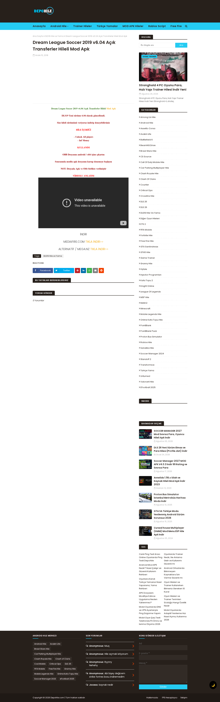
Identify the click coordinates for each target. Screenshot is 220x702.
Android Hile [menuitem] (58, 26)
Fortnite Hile (146, 235)
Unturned (145, 376)
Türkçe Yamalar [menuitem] (107, 26)
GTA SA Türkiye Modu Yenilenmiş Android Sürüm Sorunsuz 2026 (169, 514)
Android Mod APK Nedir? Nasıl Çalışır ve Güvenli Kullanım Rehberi (150, 569)
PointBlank (145, 325)
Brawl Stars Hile (148, 150)
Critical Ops (146, 190)
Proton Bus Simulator (151, 336)
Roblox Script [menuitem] (157, 26)
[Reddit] (101, 270)
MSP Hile (144, 297)
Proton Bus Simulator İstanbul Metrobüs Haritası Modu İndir (170, 498)
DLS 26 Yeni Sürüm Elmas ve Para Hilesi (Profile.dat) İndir (170, 449)
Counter (144, 184)
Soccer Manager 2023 (45, 678)
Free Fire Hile (147, 241)
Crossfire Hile (147, 195)
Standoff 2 (145, 359)
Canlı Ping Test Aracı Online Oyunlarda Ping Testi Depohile (150, 557)
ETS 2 (143, 224)
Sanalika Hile (147, 347)
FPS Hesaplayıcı (169, 697)
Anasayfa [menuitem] (39, 26)
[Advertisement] (83, 79)
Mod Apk (111, 108)
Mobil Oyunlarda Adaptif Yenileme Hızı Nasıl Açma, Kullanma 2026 (175, 615)
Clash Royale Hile (149, 173)
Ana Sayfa (38, 36)
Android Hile (146, 122)
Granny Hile (146, 263)
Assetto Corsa (147, 128)
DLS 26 (143, 207)
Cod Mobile (39, 663)
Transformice (147, 364)
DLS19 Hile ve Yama (54, 36)
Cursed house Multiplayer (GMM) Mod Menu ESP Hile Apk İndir (169, 531)
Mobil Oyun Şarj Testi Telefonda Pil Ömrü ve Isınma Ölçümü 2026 (150, 621)
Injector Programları (150, 274)
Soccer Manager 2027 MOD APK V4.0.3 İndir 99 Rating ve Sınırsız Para (170, 464)
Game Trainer (147, 257)
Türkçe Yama (147, 370)
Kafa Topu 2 (146, 280)
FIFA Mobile (146, 229)
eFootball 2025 (148, 387)
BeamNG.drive (148, 145)
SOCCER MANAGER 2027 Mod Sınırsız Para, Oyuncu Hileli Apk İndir (169, 434)
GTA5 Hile (145, 252)
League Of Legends (150, 291)
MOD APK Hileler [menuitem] (133, 26)
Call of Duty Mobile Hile (152, 162)
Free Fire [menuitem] (176, 26)
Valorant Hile (147, 381)
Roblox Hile (146, 342)
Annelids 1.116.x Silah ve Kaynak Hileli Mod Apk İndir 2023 (169, 481)
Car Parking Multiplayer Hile (154, 167)
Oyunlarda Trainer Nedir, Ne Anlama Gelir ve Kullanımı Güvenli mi (173, 559)
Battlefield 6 (146, 139)
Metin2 (143, 302)
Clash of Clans (148, 179)
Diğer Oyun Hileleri (150, 218)
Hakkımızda (152, 697)
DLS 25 (143, 201)
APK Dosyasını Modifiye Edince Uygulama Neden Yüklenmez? (148, 597)
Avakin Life (145, 134)
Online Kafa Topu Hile (151, 319)
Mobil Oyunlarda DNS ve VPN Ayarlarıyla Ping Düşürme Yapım (150, 610)
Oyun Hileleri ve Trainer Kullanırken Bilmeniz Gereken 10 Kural (174, 587)
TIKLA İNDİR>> (94, 242)
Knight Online (147, 286)
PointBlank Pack (148, 331)
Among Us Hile (148, 117)
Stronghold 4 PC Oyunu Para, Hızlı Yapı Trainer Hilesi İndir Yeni (162, 87)
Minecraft (145, 308)
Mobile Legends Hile (150, 314)
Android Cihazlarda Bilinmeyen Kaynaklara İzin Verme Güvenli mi (174, 573)
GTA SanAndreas (149, 246)
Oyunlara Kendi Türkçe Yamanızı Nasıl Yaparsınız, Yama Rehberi (150, 583)
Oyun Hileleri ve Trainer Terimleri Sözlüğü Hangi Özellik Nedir (175, 601)
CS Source (145, 156)
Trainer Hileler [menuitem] (82, 26)
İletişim (184, 697)
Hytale (143, 269)
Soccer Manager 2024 (152, 353)
